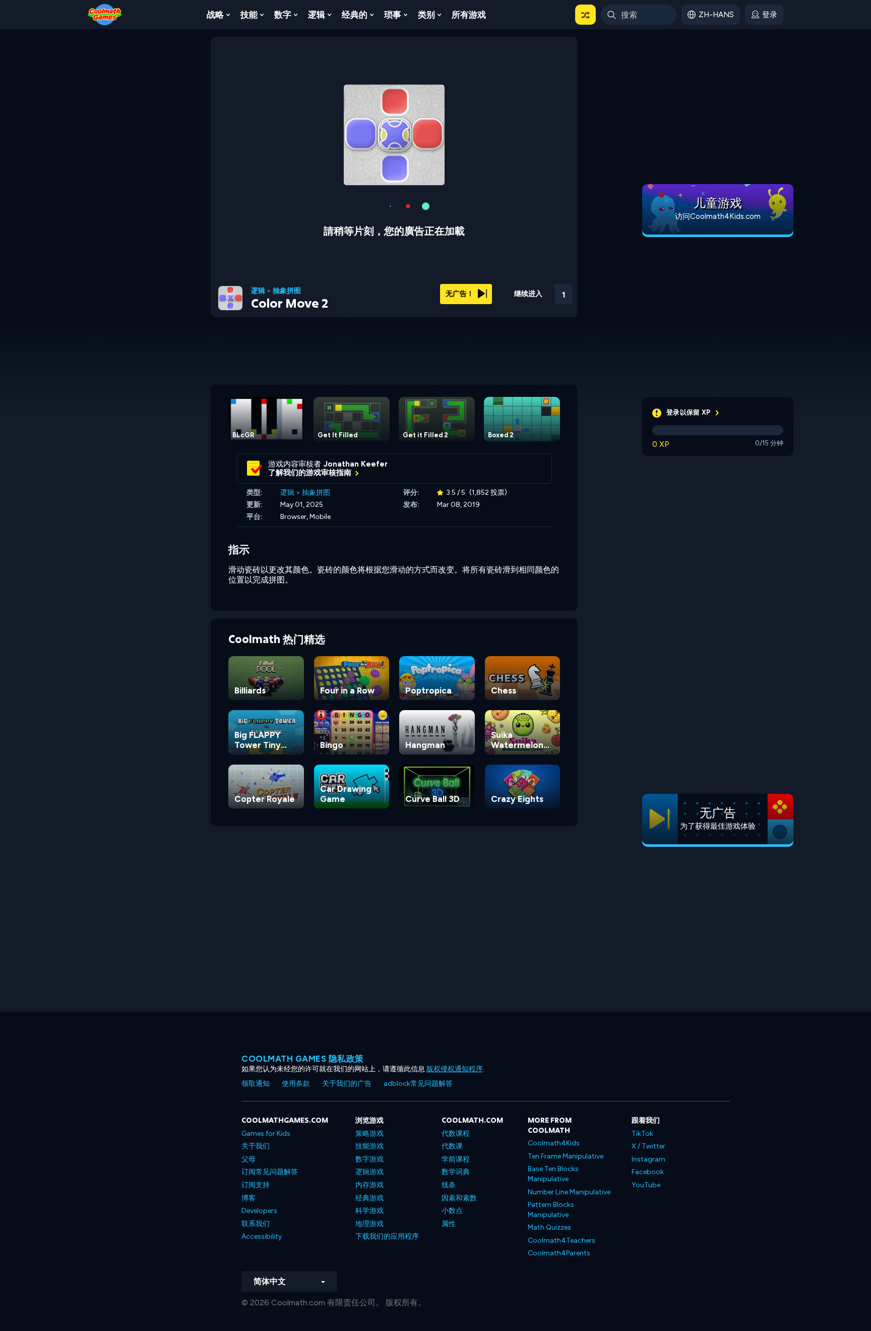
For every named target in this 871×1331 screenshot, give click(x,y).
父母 (248, 1159)
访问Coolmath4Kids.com (718, 216)
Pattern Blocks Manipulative (551, 1209)
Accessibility (261, 1236)
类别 (426, 15)
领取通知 (255, 1083)
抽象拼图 (287, 283)
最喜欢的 (509, 299)
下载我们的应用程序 (387, 1236)
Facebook (648, 1172)
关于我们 (255, 1146)
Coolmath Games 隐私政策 (302, 1059)
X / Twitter (648, 1146)
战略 (215, 15)
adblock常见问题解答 (418, 1083)
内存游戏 (369, 1185)
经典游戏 (369, 1198)
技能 (249, 15)
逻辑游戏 (369, 1172)
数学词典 (456, 1172)
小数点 (452, 1210)
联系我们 (255, 1224)
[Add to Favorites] (509, 282)
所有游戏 (469, 15)
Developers (259, 1210)
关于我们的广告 (346, 1083)
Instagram (648, 1159)
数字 (282, 15)
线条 (449, 1185)
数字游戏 (369, 1159)
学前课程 (456, 1159)
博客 (248, 1198)
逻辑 (316, 15)
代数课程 (456, 1133)
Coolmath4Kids (554, 1143)
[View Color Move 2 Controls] (536, 283)
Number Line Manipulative (569, 1192)
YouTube (646, 1185)
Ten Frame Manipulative (565, 1156)
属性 (449, 1224)
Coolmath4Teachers (561, 1240)
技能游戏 (369, 1146)
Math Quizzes (549, 1227)
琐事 (392, 15)
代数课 (452, 1146)
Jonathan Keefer (356, 455)
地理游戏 (369, 1224)
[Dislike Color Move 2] (483, 283)
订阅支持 (255, 1185)
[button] (585, 15)
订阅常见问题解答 (269, 1172)
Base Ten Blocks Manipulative (553, 1174)
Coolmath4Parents (559, 1253)
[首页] (105, 14)
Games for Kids (265, 1133)
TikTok (642, 1133)
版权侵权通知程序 (454, 1069)
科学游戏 (369, 1210)
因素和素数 (459, 1198)
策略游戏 (369, 1133)
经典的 (354, 15)
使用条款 (296, 1083)
